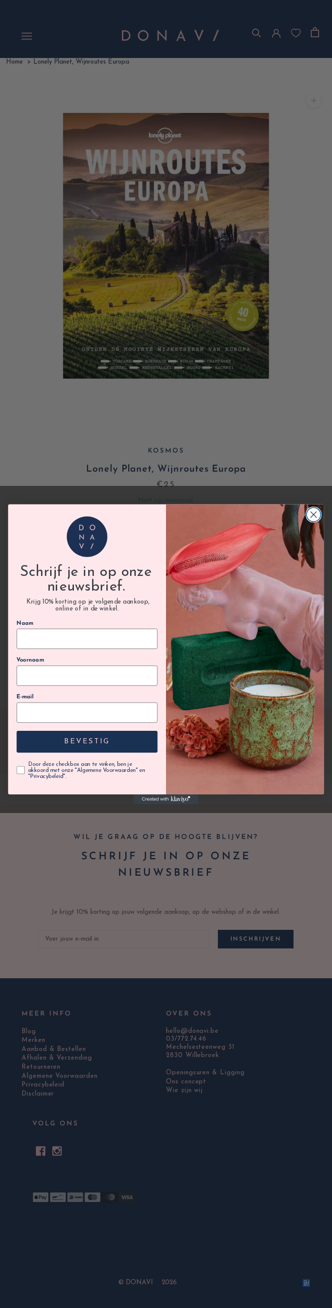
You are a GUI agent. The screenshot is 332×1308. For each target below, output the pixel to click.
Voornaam (30, 660)
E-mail (24, 697)
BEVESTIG (87, 741)
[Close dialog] (313, 514)
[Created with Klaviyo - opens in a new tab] (166, 799)
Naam (24, 623)
